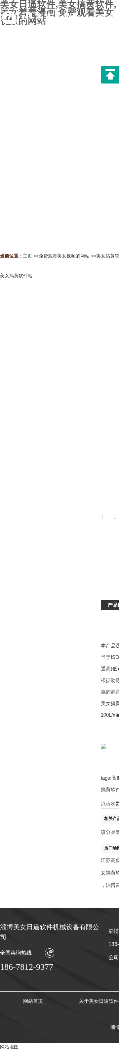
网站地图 (9, 1046)
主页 (27, 255)
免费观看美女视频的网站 (64, 255)
